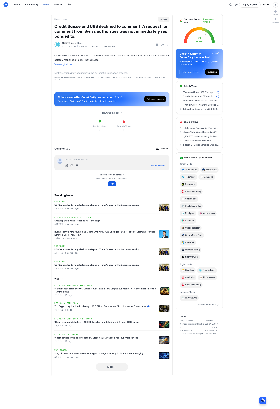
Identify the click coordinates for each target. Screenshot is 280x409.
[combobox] (266, 5)
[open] (168, 45)
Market (58, 4)
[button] (162, 45)
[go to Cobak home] (6, 4)
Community (31, 4)
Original (163, 19)
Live (69, 4)
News (46, 4)
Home (17, 4)
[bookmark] (157, 45)
